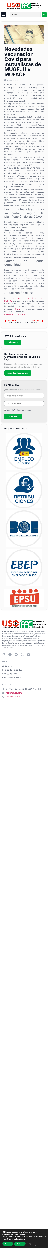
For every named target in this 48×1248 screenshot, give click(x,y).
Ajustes (31, 1244)
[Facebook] (10, 654)
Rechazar (20, 1244)
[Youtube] (28, 654)
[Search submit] (44, 14)
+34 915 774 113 (13, 696)
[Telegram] (16, 654)
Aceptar (7, 1244)
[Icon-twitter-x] (22, 654)
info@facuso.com (14, 693)
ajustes (22, 1239)
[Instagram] (3, 654)
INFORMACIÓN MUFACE (14, 314)
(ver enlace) (20, 309)
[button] (3, 14)
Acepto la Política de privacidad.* (19, 410)
